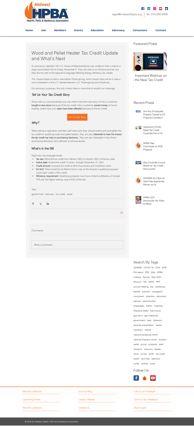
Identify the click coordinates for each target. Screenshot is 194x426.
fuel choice (155, 310)
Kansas (146, 277)
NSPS (151, 281)
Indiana (137, 277)
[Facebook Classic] (136, 378)
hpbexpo (157, 320)
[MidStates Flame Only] (144, 378)
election (137, 301)
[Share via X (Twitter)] (40, 203)
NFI (145, 281)
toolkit (136, 358)
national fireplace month (145, 339)
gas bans (138, 315)
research (138, 349)
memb (159, 325)
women (144, 363)
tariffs (151, 353)
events (149, 305)
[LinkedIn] (148, 8)
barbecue (160, 286)
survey (143, 353)
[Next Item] (162, 61)
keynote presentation (144, 325)
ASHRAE (138, 267)
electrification (149, 301)
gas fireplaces (151, 315)
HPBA (160, 272)
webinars (155, 358)
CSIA (157, 267)
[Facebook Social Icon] (142, 8)
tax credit (60, 194)
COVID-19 (149, 267)
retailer (157, 349)
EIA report (138, 272)
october (162, 339)
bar (152, 286)
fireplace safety (141, 310)
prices (144, 344)
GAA (153, 272)
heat (149, 320)
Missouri (138, 281)
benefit (137, 291)
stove (136, 353)
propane (153, 344)
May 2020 (156, 277)
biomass (49, 194)
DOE (164, 267)
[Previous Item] (138, 61)
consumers (139, 296)
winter (136, 363)
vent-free (145, 358)
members (138, 329)
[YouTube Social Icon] (160, 8)
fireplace (158, 305)
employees (139, 305)
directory (150, 296)
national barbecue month (146, 334)
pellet (136, 344)
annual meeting (141, 286)
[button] (149, 407)
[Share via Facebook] (33, 203)
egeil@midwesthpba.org (127, 14)
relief (161, 344)
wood (69, 194)
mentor (148, 329)
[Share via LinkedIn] (47, 203)
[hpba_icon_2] (166, 8)
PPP (158, 281)
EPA (147, 272)
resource (148, 349)
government (37, 194)
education (161, 296)
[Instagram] (154, 8)
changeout (157, 291)
